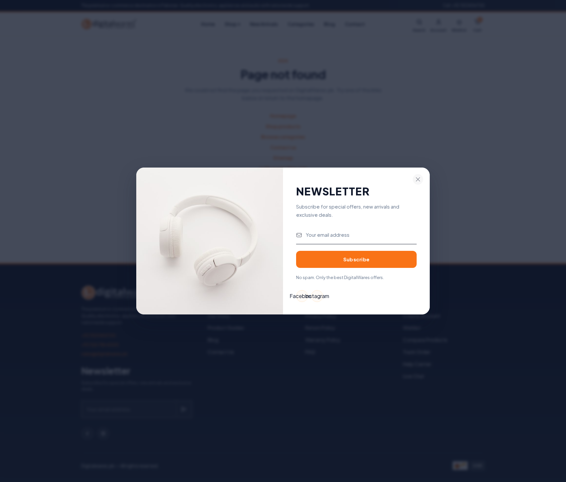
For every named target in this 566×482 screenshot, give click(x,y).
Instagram (317, 295)
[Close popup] (418, 179)
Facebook (302, 295)
